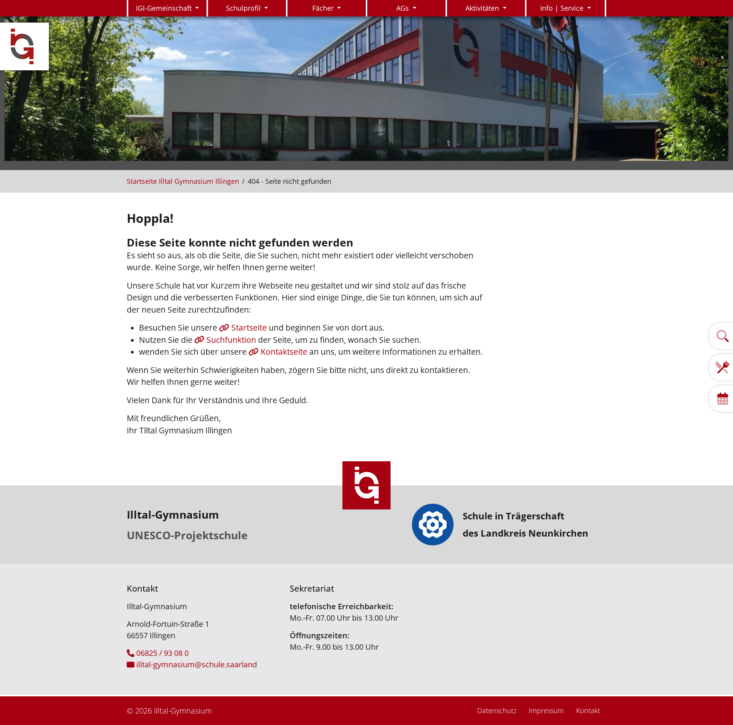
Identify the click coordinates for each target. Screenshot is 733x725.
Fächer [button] (324, 8)
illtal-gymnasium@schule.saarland (196, 664)
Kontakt (588, 710)
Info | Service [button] (562, 8)
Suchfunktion (232, 339)
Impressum (546, 710)
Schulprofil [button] (244, 8)
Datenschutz (497, 710)
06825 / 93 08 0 (162, 653)
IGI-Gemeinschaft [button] (165, 8)
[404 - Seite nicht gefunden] (27, 46)
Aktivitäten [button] (483, 8)
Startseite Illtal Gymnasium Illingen (183, 181)
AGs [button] (403, 8)
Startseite (250, 327)
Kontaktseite (285, 351)
